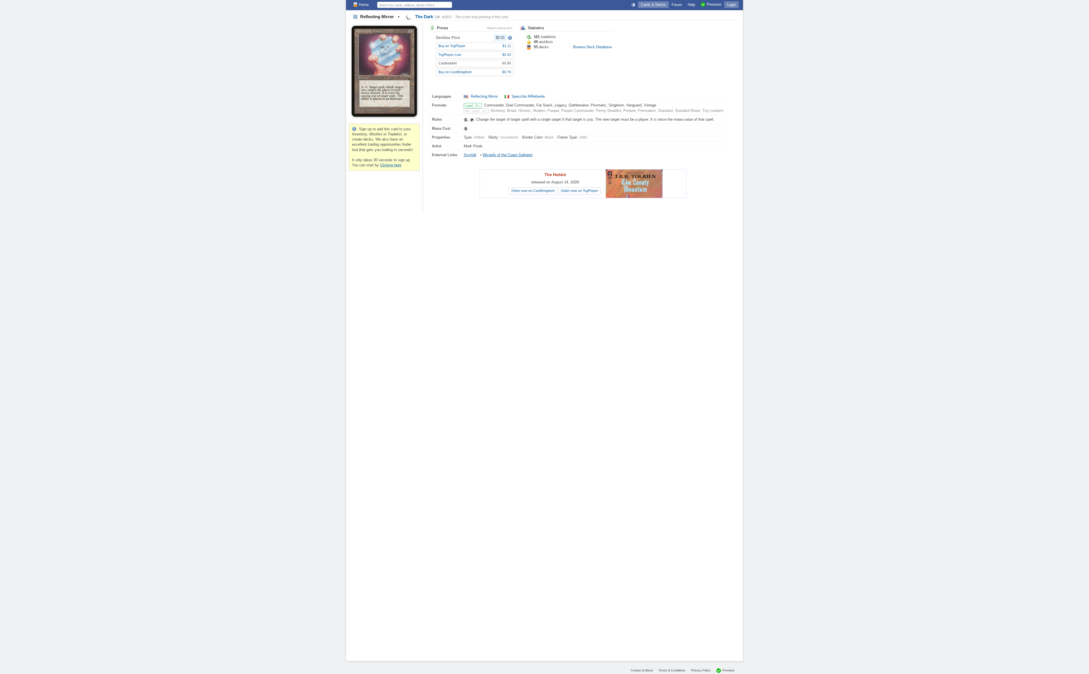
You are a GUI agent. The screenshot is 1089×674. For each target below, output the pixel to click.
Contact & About (642, 670)
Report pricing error (499, 28)
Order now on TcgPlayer (579, 191)
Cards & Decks (653, 5)
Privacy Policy (701, 670)
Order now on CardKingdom (533, 191)
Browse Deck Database (592, 47)
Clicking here (390, 165)
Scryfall (470, 155)
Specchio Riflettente (527, 96)
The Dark (433, 16)
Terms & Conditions (672, 670)
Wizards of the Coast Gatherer (508, 155)
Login (731, 5)
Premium (728, 670)
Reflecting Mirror (484, 96)
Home (364, 5)
